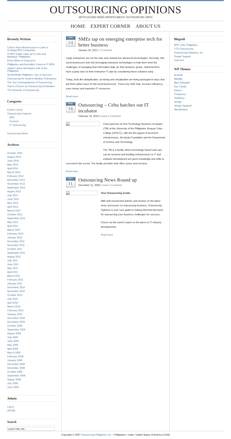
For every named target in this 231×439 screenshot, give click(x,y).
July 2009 (12, 337)
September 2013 (16, 187)
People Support (182, 56)
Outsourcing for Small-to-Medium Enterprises (32, 78)
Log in (10, 406)
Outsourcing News (17, 133)
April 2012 (12, 226)
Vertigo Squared (183, 105)
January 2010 (14, 314)
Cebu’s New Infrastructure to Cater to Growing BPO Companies (27, 48)
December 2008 (16, 364)
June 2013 (13, 199)
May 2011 (12, 268)
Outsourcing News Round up (107, 180)
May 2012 (12, 222)
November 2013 (16, 183)
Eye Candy (180, 86)
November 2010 (16, 291)
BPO (12, 117)
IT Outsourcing (17, 125)
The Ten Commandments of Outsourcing (29, 82)
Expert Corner (110, 26)
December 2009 (16, 318)
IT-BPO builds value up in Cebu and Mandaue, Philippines (26, 55)
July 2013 (12, 195)
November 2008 (16, 368)
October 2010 (14, 295)
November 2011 (16, 245)
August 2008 (14, 379)
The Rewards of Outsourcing (23, 90)
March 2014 (13, 172)
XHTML (11, 410)
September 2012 (16, 218)
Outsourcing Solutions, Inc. (189, 52)
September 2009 (16, 329)
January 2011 (14, 283)
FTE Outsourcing (183, 48)
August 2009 (14, 333)
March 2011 (13, 275)
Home (78, 26)
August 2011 (14, 256)
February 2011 (15, 279)
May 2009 (12, 345)
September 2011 (16, 252)
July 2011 (12, 260)
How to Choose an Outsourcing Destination (31, 86)
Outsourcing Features (19, 113)
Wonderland (180, 109)
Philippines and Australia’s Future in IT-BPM (30, 64)
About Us (148, 26)
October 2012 (14, 214)
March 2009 (13, 352)
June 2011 (12, 264)
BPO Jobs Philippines (186, 45)
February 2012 (15, 233)
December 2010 (16, 287)
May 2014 (12, 164)
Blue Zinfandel (181, 82)
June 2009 (13, 341)
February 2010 (15, 310)
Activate (178, 75)
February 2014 (15, 176)
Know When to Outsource (21, 60)
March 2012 (13, 229)
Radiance (179, 98)
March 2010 (13, 306)
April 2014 (12, 168)
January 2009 (14, 360)
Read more (72, 96)
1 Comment (105, 50)
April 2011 (12, 272)
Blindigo (178, 78)
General (13, 121)
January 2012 (14, 237)
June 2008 (13, 387)
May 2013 (12, 203)
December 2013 (16, 180)
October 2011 (14, 249)
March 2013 (13, 210)
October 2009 (14, 325)
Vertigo (178, 101)
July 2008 (12, 383)
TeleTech (179, 60)
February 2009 (15, 356)
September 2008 (16, 375)
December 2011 (16, 241)
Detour (178, 90)
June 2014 (13, 160)
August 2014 (14, 157)
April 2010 (12, 302)
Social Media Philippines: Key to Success (29, 74)
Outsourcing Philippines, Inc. (96, 434)
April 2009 (12, 348)
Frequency (180, 94)
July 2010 (12, 298)
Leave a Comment (111, 116)
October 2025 (14, 153)
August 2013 (14, 191)
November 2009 (16, 322)
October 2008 (14, 371)
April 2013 (12, 206)
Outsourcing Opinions (115, 10)
